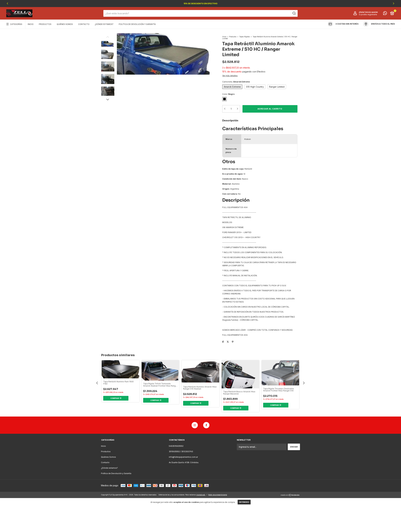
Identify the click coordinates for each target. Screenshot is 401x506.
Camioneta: (236, 82)
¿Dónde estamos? (104, 24)
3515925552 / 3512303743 (181, 451)
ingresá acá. (201, 495)
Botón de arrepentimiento (217, 495)
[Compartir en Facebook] (223, 341)
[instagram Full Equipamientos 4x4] (195, 425)
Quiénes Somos (65, 24)
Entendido (244, 502)
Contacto (83, 24)
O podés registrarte (368, 14)
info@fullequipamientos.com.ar (183, 457)
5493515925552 (176, 446)
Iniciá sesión (371, 12)
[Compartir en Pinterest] (233, 341)
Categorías (16, 24)
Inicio (31, 24)
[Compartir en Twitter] (228, 341)
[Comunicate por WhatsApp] (385, 14)
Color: (228, 94)
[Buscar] (294, 13)
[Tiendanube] (290, 495)
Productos (45, 24)
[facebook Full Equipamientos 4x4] (206, 425)
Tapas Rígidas (244, 37)
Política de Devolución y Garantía (137, 24)
